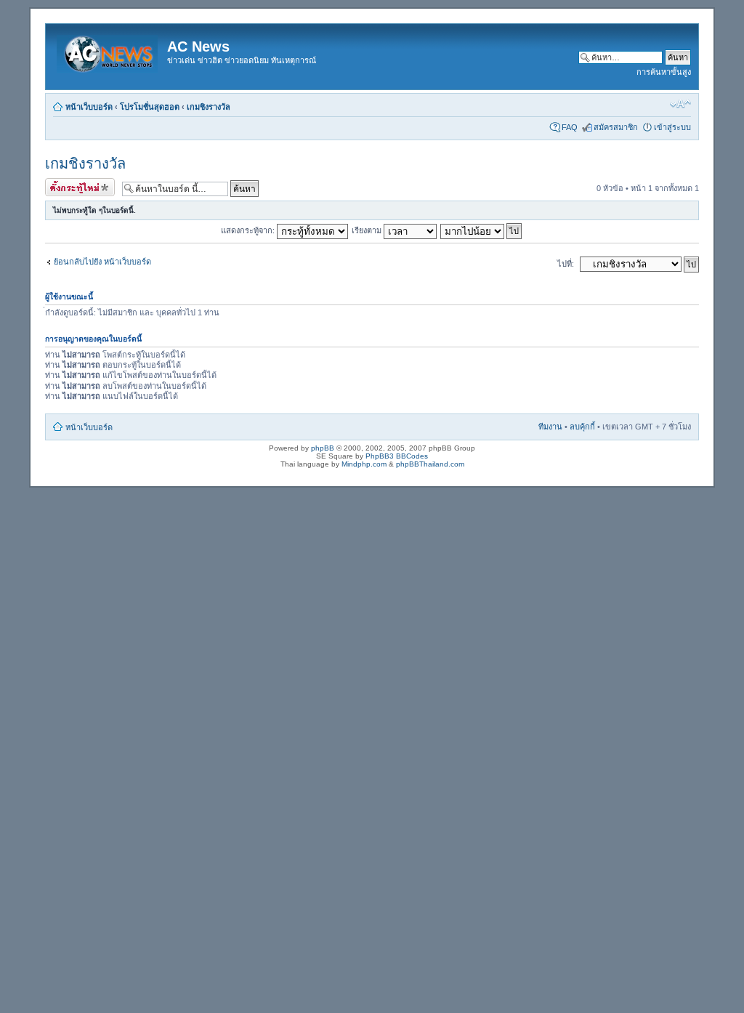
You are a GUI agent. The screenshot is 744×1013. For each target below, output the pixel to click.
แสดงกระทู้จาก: (249, 230)
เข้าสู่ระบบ (672, 127)
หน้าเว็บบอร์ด (89, 106)
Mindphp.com (364, 464)
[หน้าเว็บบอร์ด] (108, 51)
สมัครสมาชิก (616, 127)
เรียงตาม (368, 230)
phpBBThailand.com (430, 464)
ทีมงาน (550, 426)
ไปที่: (565, 263)
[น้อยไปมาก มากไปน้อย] (481, 230)
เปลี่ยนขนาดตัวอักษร (680, 103)
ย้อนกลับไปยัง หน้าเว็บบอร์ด (102, 261)
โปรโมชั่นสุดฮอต (149, 106)
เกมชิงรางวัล (208, 106)
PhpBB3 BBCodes (396, 456)
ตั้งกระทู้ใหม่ (65, 184)
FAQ (570, 127)
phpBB (322, 448)
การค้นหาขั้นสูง (663, 72)
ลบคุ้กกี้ (582, 426)
